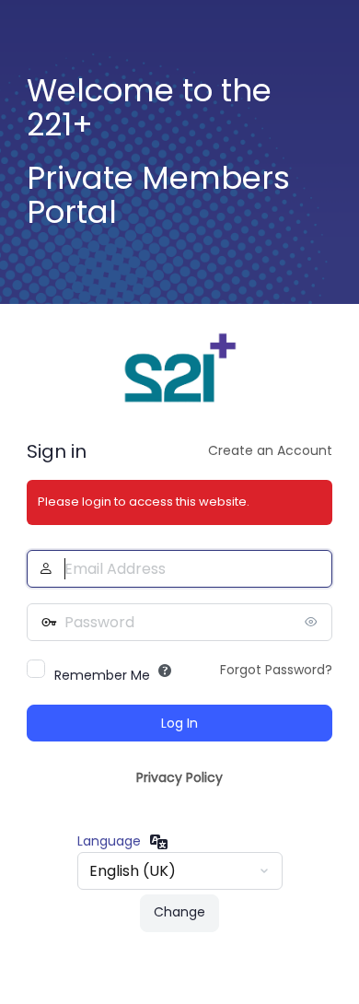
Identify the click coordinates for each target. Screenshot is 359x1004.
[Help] (165, 671)
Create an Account (270, 450)
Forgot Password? (276, 669)
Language (109, 841)
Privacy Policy (179, 777)
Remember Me (102, 675)
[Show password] (313, 621)
